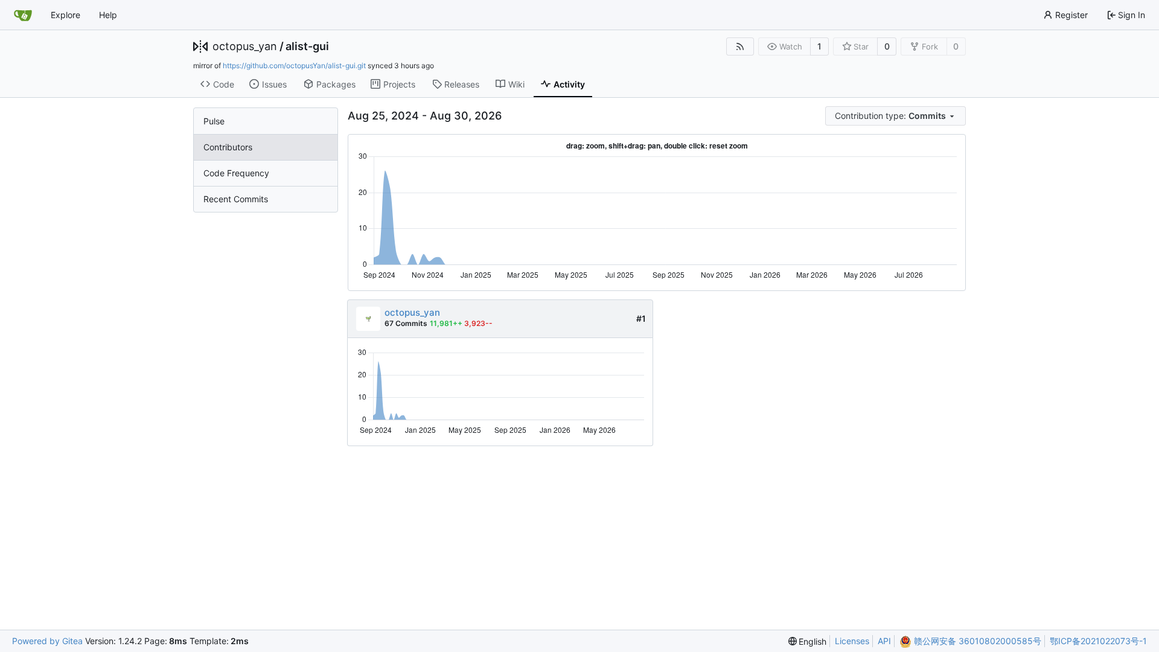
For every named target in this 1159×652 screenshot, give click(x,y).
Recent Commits (235, 199)
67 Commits (406, 323)
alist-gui (307, 46)
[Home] (23, 15)
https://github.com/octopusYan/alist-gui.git (294, 65)
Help (108, 15)
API (884, 641)
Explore (65, 15)
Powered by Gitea (47, 641)
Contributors (227, 147)
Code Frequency (236, 173)
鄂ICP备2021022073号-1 (1098, 641)
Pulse (214, 121)
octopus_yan (244, 46)
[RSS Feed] (740, 46)
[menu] (895, 116)
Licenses (852, 641)
